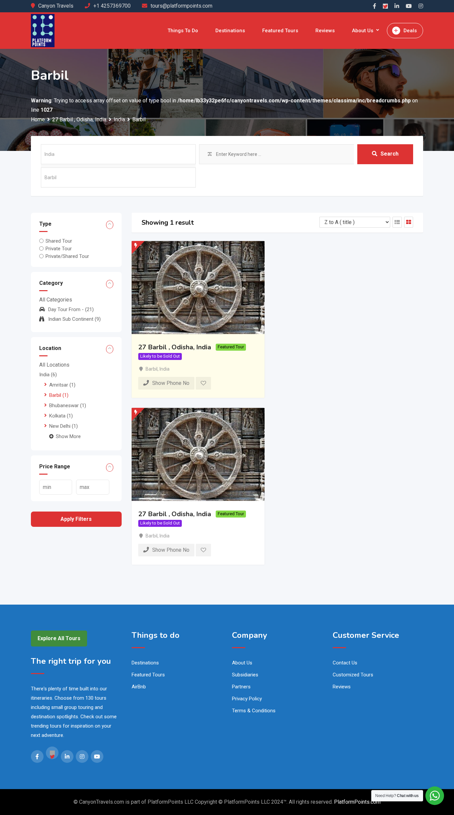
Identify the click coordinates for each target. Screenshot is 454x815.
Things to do (183, 31)
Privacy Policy (247, 699)
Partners (241, 687)
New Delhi (63, 426)
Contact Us (345, 663)
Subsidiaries (245, 675)
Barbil (58, 395)
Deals (410, 31)
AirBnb (139, 687)
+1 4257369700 (112, 6)
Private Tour (59, 249)
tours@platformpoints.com (181, 6)
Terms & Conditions (254, 711)
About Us (362, 31)
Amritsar (62, 385)
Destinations (230, 31)
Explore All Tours (59, 638)
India (48, 375)
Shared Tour (59, 241)
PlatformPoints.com (357, 802)
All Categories (55, 299)
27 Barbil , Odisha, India (174, 347)
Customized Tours (353, 675)
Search (389, 154)
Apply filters (76, 519)
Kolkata (61, 416)
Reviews (325, 31)
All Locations (54, 365)
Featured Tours (280, 31)
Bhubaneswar (67, 405)
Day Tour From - (71, 309)
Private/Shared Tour (67, 256)
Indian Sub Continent (74, 319)
